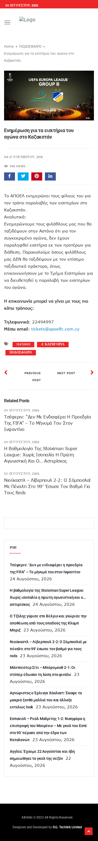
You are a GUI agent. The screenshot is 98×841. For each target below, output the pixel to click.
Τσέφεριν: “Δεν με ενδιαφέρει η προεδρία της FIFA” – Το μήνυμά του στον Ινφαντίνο (47, 423)
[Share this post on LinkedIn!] (50, 176)
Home (9, 46)
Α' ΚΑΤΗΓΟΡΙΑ (53, 344)
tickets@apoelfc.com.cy (55, 328)
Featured (23, 344)
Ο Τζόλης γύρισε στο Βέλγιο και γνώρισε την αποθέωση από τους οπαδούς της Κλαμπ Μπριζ (48, 623)
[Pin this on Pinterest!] (36, 176)
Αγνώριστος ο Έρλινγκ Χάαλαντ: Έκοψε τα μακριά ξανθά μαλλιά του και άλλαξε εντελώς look (46, 700)
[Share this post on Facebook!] (9, 176)
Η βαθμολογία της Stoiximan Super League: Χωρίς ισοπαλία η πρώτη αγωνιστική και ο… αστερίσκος (41, 454)
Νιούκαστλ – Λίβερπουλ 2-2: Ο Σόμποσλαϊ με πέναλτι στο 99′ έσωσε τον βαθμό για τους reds (47, 486)
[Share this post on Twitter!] (23, 176)
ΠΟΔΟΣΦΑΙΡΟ (30, 46)
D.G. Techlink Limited (67, 827)
